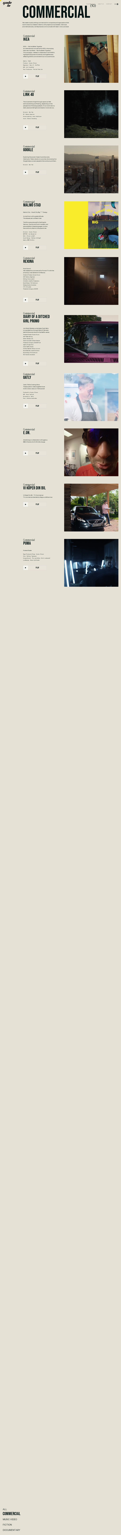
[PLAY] (91, 59)
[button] (116, 4)
